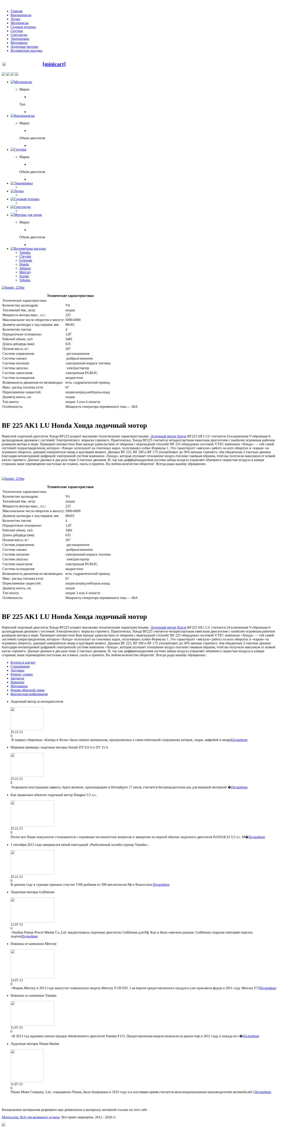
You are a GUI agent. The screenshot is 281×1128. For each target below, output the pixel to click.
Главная (16, 11)
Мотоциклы (20, 23)
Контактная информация (29, 694)
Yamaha (25, 252)
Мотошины (19, 43)
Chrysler (25, 256)
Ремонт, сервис (22, 674)
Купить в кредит (23, 662)
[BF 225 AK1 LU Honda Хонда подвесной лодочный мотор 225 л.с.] (13, 287)
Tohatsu (24, 280)
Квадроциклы (21, 15)
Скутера (17, 31)
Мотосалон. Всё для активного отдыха (31, 1117)
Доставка (17, 670)
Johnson (25, 268)
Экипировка (20, 39)
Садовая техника (23, 27)
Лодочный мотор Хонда (168, 436)
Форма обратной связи (28, 690)
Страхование (20, 666)
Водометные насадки (26, 50)
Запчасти (17, 678)
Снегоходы (19, 35)
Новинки (17, 682)
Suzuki (24, 276)
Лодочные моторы (24, 46)
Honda (24, 264)
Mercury (25, 272)
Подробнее (239, 740)
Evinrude (25, 260)
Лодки (15, 19)
